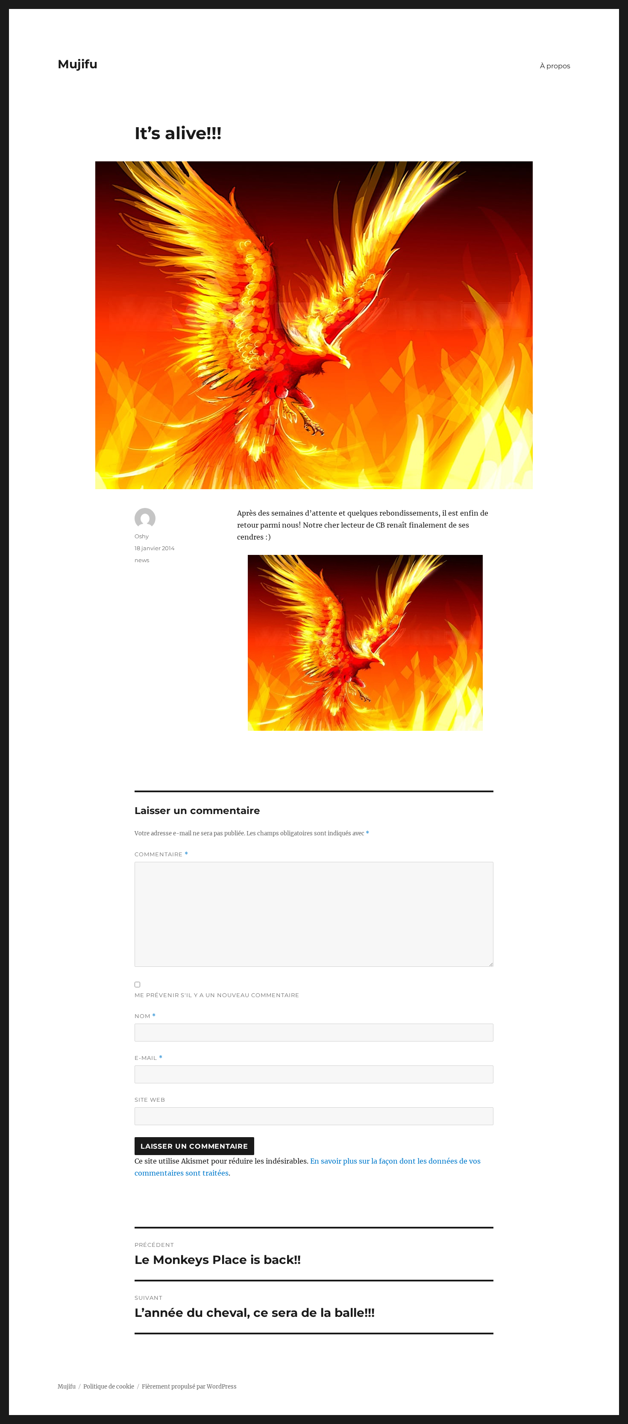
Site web (150, 1099)
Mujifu (77, 64)
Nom (145, 1016)
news (142, 560)
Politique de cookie (108, 1386)
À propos (555, 66)
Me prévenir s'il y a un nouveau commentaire (217, 995)
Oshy (142, 536)
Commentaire (161, 854)
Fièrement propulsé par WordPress (189, 1386)
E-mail (149, 1058)
